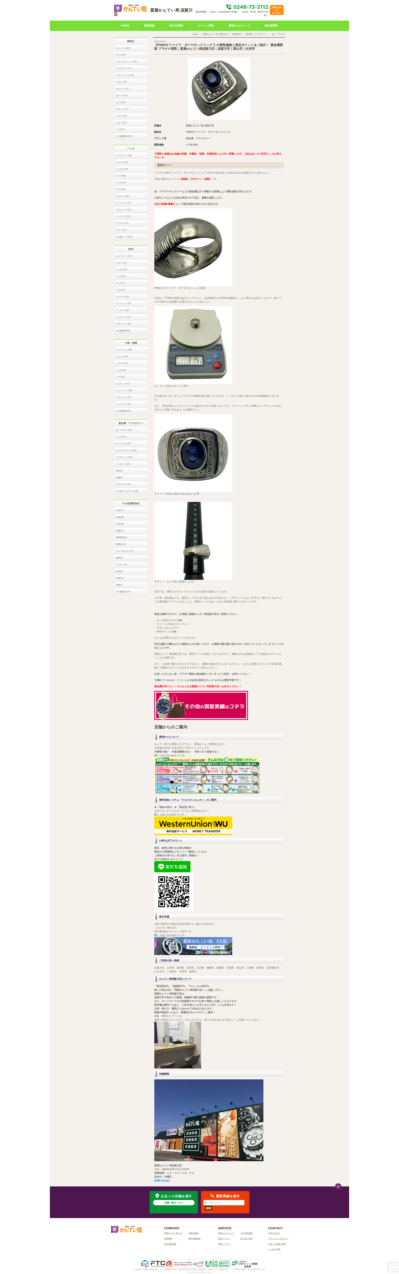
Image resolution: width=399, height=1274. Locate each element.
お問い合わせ (274, 1233)
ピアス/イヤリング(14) (126, 450)
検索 (208, 1208)
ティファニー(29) (124, 390)
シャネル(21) (122, 363)
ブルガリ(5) (121, 82)
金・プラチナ (278, 34)
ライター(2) (121, 564)
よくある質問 (274, 1249)
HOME (125, 25)
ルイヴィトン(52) (124, 256)
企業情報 (168, 1238)
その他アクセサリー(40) (127, 491)
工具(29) (120, 523)
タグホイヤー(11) (124, 68)
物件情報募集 (194, 1238)
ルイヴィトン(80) (124, 155)
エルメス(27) (122, 356)
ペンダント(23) (123, 464)
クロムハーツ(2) (123, 397)
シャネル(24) (122, 169)
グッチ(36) (121, 175)
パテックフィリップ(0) (126, 61)
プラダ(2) (120, 290)
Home (195, 34)
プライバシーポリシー (278, 1238)
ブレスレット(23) (124, 457)
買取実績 (149, 25)
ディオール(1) (122, 223)
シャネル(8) (121, 269)
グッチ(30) (121, 370)
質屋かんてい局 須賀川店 (215, 34)
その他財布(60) (123, 330)
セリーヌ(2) (121, 230)
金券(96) (120, 517)
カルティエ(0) (122, 196)
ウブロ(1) (120, 129)
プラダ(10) (121, 189)
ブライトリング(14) (125, 75)
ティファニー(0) (123, 202)
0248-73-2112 (250, 7)
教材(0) (119, 557)
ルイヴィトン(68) (124, 349)
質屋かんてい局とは (173, 1233)
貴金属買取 (271, 25)
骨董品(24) (121, 544)
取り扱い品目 (246, 1238)
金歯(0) (119, 477)
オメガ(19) (121, 54)
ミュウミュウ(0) (123, 317)
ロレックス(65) (123, 48)
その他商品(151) (123, 591)
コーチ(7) (120, 283)
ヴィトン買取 (206, 25)
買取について (224, 1244)
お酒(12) (120, 510)
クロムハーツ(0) (123, 209)
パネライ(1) (121, 116)
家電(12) (120, 530)
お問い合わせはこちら (276, 10)
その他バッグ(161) (124, 236)
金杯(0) (119, 470)
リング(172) (121, 437)
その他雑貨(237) (123, 411)
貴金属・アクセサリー (256, 34)
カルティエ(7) (122, 88)
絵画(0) (119, 571)
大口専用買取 (246, 1233)
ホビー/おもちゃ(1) (124, 551)
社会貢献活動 (170, 1244)
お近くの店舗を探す (277, 1244)
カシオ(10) (121, 102)
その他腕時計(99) (124, 136)
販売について (224, 1238)
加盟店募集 (193, 1233)
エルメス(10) (122, 162)
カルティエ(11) (123, 383)
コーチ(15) (121, 182)
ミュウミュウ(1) (123, 216)
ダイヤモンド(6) (123, 484)
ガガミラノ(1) (122, 109)
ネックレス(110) (123, 443)
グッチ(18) (121, 276)
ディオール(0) (122, 310)
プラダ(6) (120, 377)
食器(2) (119, 585)
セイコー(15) (122, 95)
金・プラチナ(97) (124, 430)
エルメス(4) (121, 262)
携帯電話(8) (121, 537)
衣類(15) (120, 578)
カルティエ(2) (122, 296)
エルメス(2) (121, 122)
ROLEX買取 (176, 25)
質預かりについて (239, 25)
